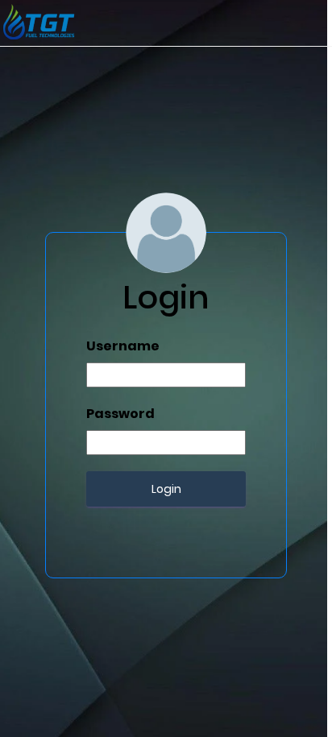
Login (166, 489)
